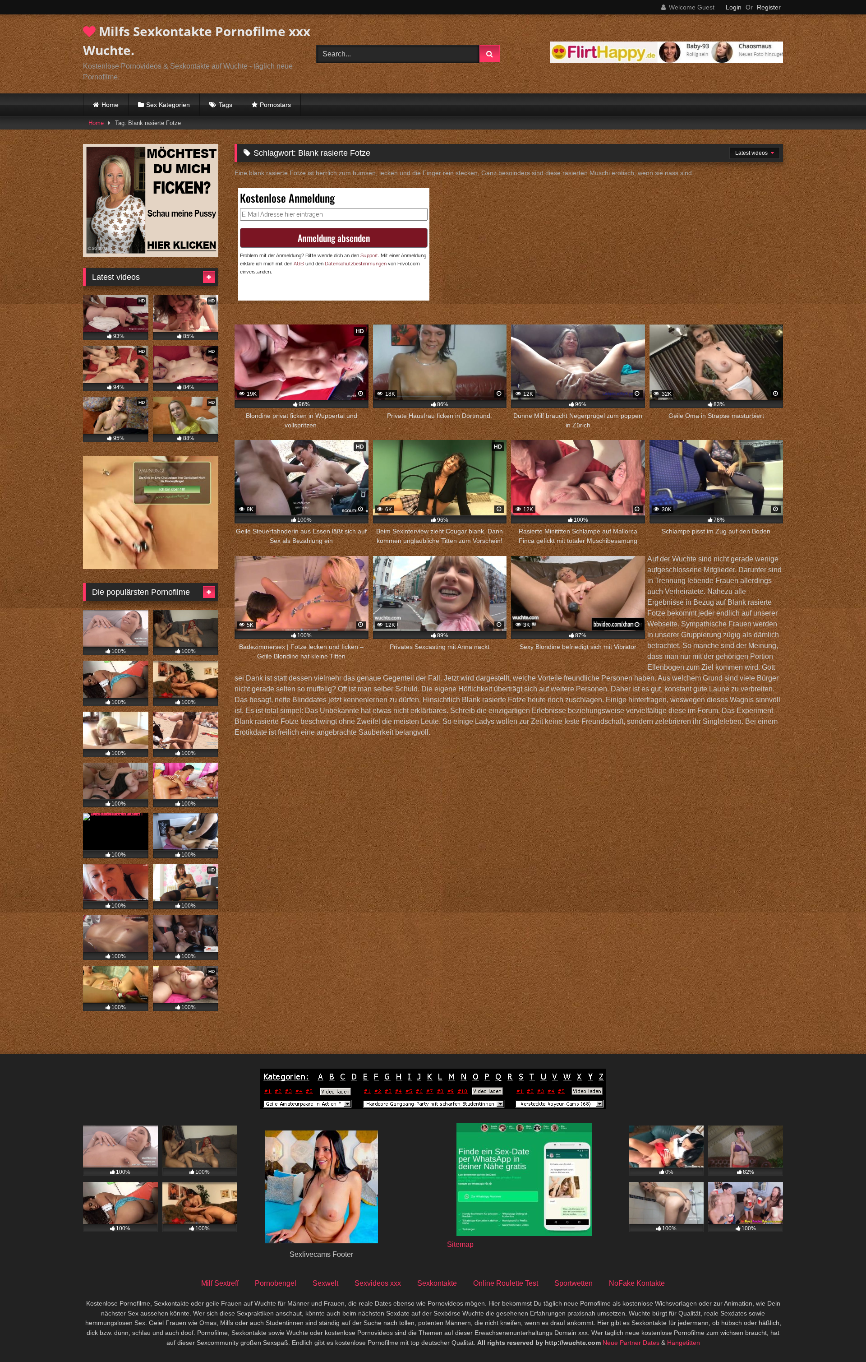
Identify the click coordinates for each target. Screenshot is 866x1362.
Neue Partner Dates (631, 1342)
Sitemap (460, 1244)
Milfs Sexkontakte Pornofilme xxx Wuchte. (196, 41)
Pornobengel (275, 1283)
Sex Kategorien (168, 104)
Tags (225, 104)
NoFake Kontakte (637, 1283)
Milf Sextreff (220, 1283)
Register (769, 7)
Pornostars (275, 104)
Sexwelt (325, 1283)
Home (110, 104)
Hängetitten (683, 1342)
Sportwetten (573, 1283)
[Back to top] (838, 1335)
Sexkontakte (437, 1283)
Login (734, 7)
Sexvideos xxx (378, 1283)
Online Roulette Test (505, 1283)
